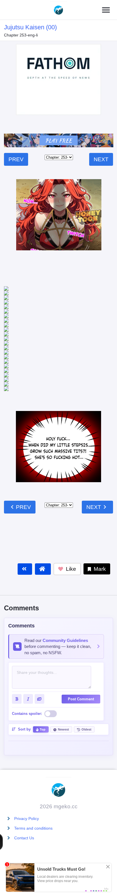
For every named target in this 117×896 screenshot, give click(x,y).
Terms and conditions (33, 828)
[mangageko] (58, 10)
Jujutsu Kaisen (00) (30, 27)
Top (42, 693)
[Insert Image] (39, 662)
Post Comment (81, 662)
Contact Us (24, 838)
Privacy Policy (26, 818)
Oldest (86, 693)
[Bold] (17, 662)
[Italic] (28, 662)
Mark (99, 532)
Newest (63, 693)
